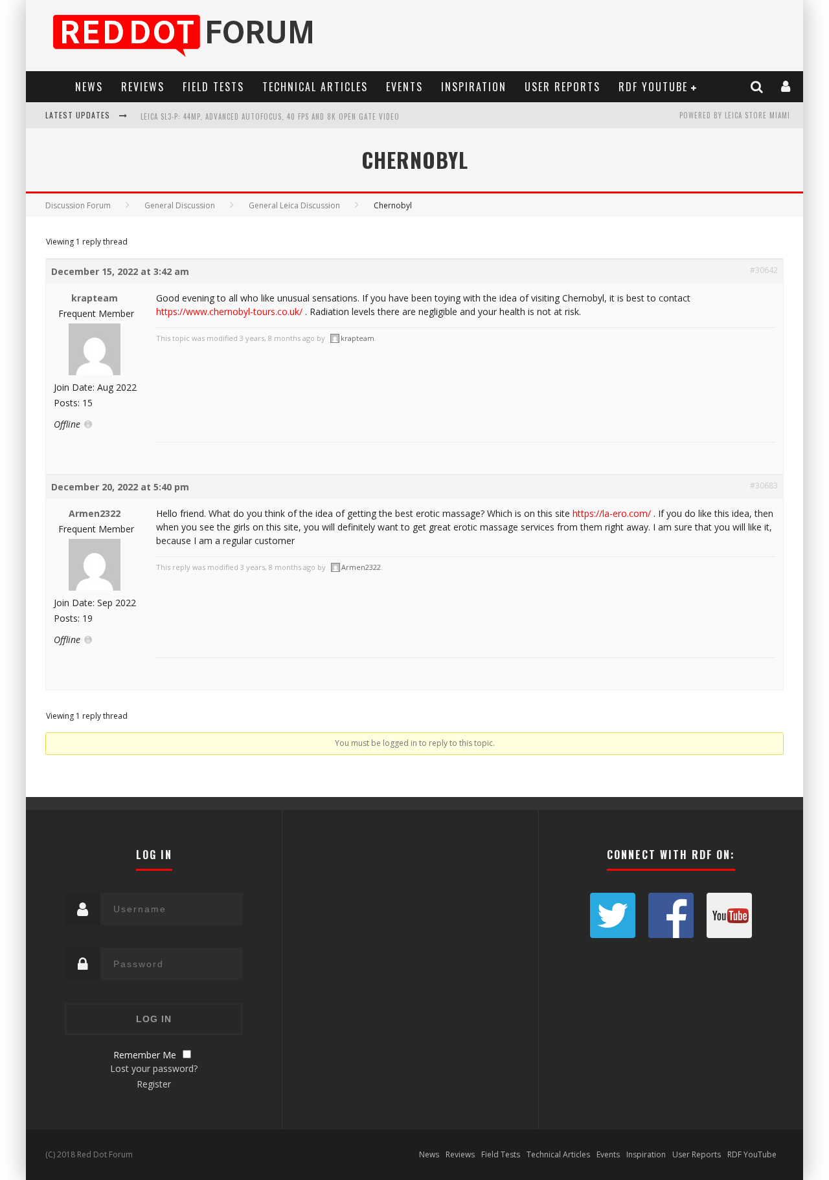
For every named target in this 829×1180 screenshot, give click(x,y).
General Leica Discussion (294, 205)
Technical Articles (315, 86)
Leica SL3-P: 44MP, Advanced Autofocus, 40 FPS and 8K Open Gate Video (270, 116)
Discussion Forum (78, 205)
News (89, 86)
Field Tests (213, 86)
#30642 (764, 270)
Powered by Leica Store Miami (734, 115)
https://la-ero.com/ (612, 513)
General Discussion (179, 205)
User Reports (562, 86)
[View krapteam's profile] (94, 372)
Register (154, 1084)
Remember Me (144, 1055)
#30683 (764, 485)
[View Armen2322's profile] (94, 587)
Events (404, 86)
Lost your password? (154, 1068)
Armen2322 (94, 513)
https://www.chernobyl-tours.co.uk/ (229, 311)
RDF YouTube (653, 86)
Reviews (143, 86)
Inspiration (473, 86)
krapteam (94, 298)
